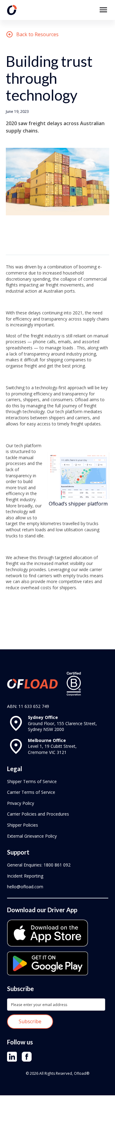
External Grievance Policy (32, 836)
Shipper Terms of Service (32, 781)
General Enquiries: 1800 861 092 (39, 865)
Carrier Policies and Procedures (38, 814)
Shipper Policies (22, 825)
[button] (103, 10)
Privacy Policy (20, 803)
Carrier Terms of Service (31, 792)
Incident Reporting (25, 876)
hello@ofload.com (25, 887)
